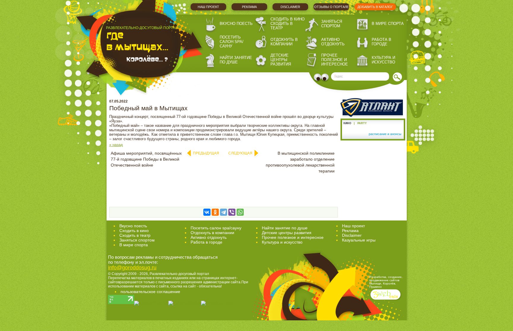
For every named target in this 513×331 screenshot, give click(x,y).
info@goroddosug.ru (132, 268)
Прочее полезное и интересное (334, 59)
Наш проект (208, 7)
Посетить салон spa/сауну (231, 41)
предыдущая (206, 153)
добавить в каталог (375, 7)
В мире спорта (388, 23)
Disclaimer (290, 7)
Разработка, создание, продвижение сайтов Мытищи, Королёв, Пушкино (386, 281)
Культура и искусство (383, 59)
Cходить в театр (135, 235)
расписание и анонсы (385, 134)
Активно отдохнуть (333, 41)
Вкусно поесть (236, 23)
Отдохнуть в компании (284, 41)
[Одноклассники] (215, 212)
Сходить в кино (287, 19)
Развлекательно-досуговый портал (179, 274)
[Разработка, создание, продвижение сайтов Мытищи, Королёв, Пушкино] (386, 300)
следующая (240, 153)
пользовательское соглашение (150, 291)
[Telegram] (223, 212)
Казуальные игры (359, 240)
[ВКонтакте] (206, 212)
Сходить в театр (281, 25)
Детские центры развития (280, 59)
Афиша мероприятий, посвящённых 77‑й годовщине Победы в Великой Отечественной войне (146, 159)
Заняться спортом (331, 23)
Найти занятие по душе (236, 59)
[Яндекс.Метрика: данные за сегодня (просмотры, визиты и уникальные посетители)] (217, 303)
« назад (116, 145)
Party (362, 123)
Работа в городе (381, 41)
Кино (347, 123)
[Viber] (231, 212)
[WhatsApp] (240, 212)
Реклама (249, 7)
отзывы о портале (331, 7)
